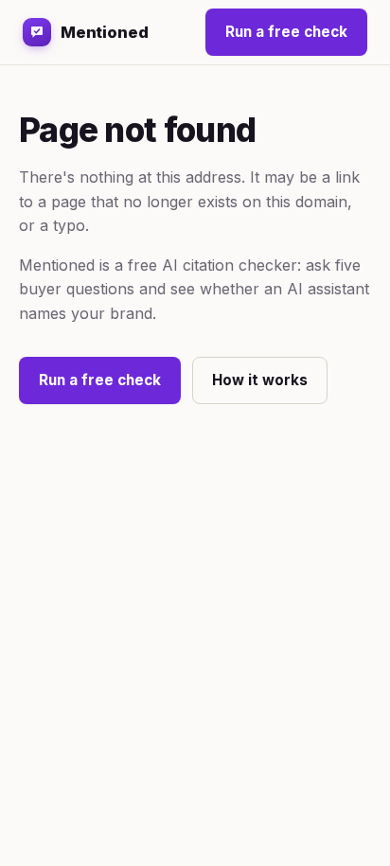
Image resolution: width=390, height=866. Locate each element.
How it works (260, 380)
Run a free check (286, 32)
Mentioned (105, 32)
